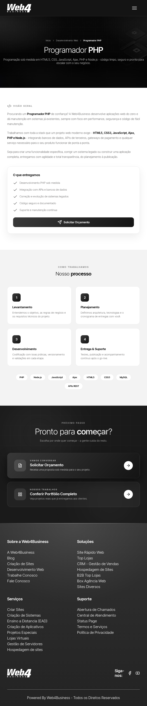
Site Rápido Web (90, 552)
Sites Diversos (88, 586)
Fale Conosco (18, 581)
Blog (11, 558)
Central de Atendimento (96, 615)
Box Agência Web (91, 581)
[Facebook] (130, 673)
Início (48, 40)
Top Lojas (85, 558)
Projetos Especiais (22, 632)
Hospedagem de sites (25, 649)
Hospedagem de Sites (95, 569)
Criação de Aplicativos (25, 626)
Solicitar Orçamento (77, 222)
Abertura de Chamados (96, 609)
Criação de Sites (20, 563)
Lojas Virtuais (18, 638)
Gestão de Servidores (24, 643)
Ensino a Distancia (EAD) (27, 621)
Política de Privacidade (95, 632)
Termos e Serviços (92, 626)
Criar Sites (15, 609)
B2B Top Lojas (89, 575)
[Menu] (134, 8)
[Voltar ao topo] (57, 673)
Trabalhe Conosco (22, 575)
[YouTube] (138, 673)
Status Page (87, 621)
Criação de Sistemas (24, 615)
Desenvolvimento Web (67, 40)
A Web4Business (20, 552)
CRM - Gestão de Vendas (98, 563)
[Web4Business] (19, 8)
